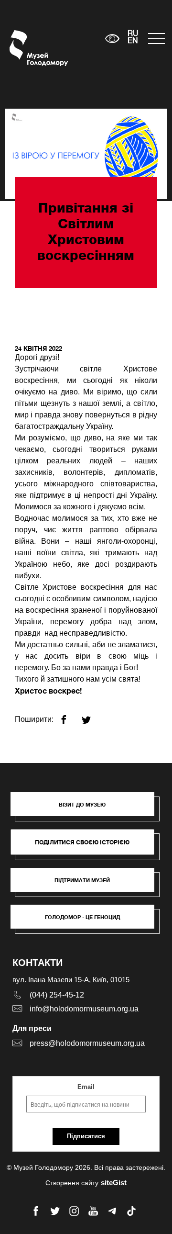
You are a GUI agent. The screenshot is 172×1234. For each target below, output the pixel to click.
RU (133, 34)
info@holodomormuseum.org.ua (84, 1009)
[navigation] (155, 38)
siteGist (114, 1182)
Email (86, 1086)
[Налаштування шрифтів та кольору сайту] (112, 38)
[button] (87, 808)
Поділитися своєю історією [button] (82, 842)
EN (133, 41)
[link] (87, 884)
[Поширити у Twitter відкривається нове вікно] (92, 715)
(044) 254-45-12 (57, 995)
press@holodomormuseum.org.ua (87, 1043)
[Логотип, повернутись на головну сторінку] (27, 48)
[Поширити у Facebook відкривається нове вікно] (69, 715)
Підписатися (86, 1136)
